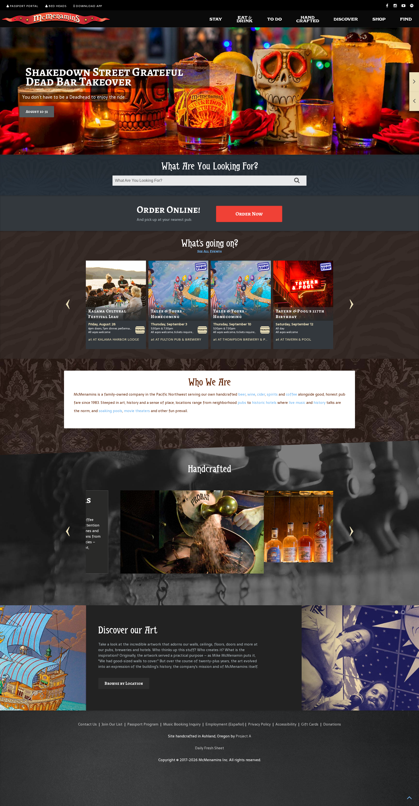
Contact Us (87, 724)
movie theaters (137, 411)
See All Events (209, 251)
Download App (88, 6)
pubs (242, 402)
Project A (243, 736)
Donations (332, 724)
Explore (230, 678)
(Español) (236, 724)
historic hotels (264, 402)
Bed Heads (57, 6)
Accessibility (285, 724)
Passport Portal (23, 6)
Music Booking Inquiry (182, 724)
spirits (272, 394)
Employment (216, 724)
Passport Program (142, 724)
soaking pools (110, 411)
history (319, 402)
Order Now (249, 213)
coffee (291, 394)
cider (261, 394)
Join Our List (112, 724)
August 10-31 (37, 111)
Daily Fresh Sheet (209, 748)
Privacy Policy (259, 724)
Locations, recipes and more (284, 554)
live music (297, 402)
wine (251, 394)
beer (242, 394)
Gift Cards (309, 724)
